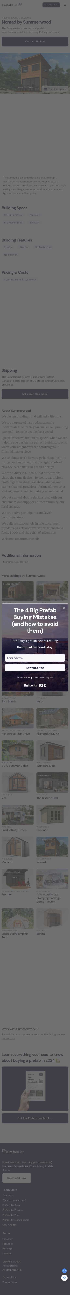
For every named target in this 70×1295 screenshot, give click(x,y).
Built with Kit (35, 685)
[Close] (64, 608)
